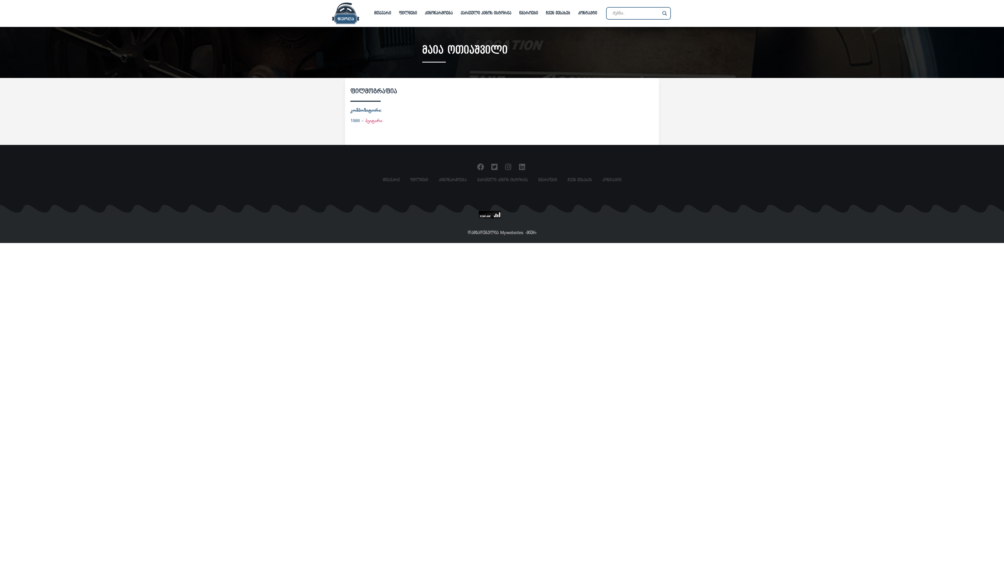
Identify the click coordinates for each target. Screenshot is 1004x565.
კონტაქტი (587, 13)
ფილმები (408, 13)
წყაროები (528, 13)
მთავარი (382, 13)
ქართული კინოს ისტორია (486, 13)
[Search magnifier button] (664, 13)
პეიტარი (373, 121)
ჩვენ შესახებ (558, 13)
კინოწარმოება (439, 13)
